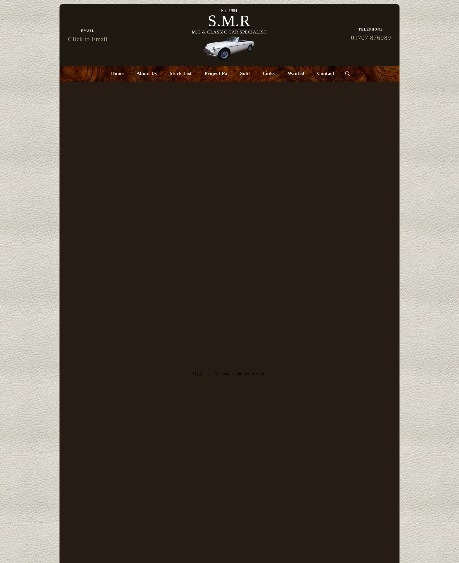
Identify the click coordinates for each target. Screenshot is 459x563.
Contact (325, 73)
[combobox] (347, 73)
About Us (147, 73)
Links (268, 73)
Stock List (181, 73)
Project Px (216, 73)
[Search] (347, 73)
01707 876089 (371, 37)
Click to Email (88, 39)
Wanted (296, 73)
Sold (245, 73)
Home (117, 73)
